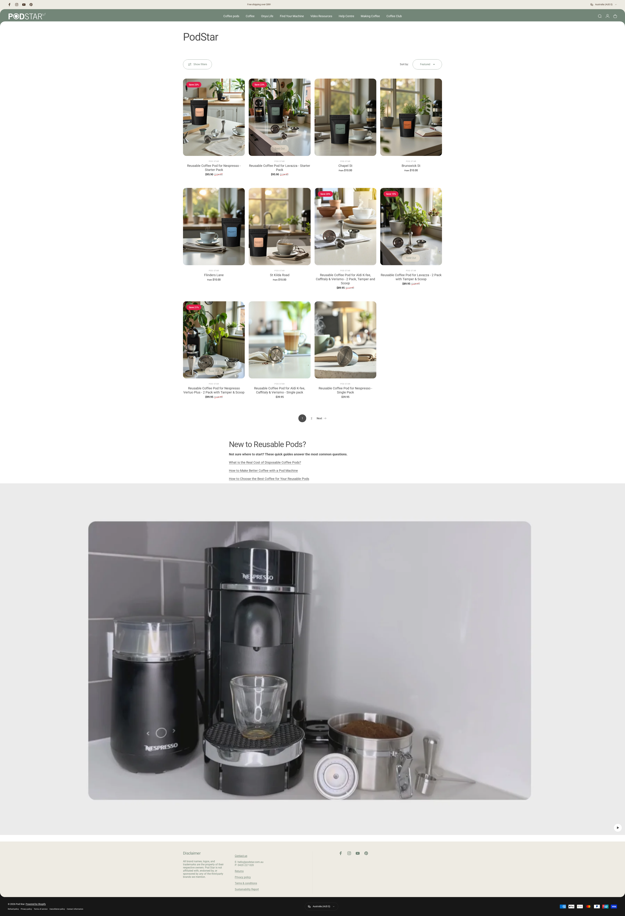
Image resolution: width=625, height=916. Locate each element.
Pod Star (214, 161)
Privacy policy (243, 877)
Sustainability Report (247, 889)
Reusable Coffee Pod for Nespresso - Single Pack (345, 390)
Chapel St (345, 166)
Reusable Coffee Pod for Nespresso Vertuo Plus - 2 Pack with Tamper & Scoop (213, 390)
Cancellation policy (57, 909)
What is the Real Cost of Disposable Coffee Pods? (265, 462)
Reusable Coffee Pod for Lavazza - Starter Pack (279, 168)
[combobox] (604, 4)
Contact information (75, 909)
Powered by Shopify (36, 904)
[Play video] (312, 659)
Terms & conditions (246, 883)
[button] (618, 828)
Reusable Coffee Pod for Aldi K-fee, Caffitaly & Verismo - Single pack (279, 390)
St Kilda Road (279, 275)
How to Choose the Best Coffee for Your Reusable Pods (269, 479)
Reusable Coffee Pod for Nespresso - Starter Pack (214, 168)
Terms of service (41, 909)
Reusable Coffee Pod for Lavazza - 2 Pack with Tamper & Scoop (411, 277)
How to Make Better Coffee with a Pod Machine (263, 471)
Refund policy (13, 909)
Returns (239, 871)
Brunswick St (411, 166)
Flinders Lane (214, 275)
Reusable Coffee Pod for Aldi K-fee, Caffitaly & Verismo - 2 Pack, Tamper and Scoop (345, 279)
